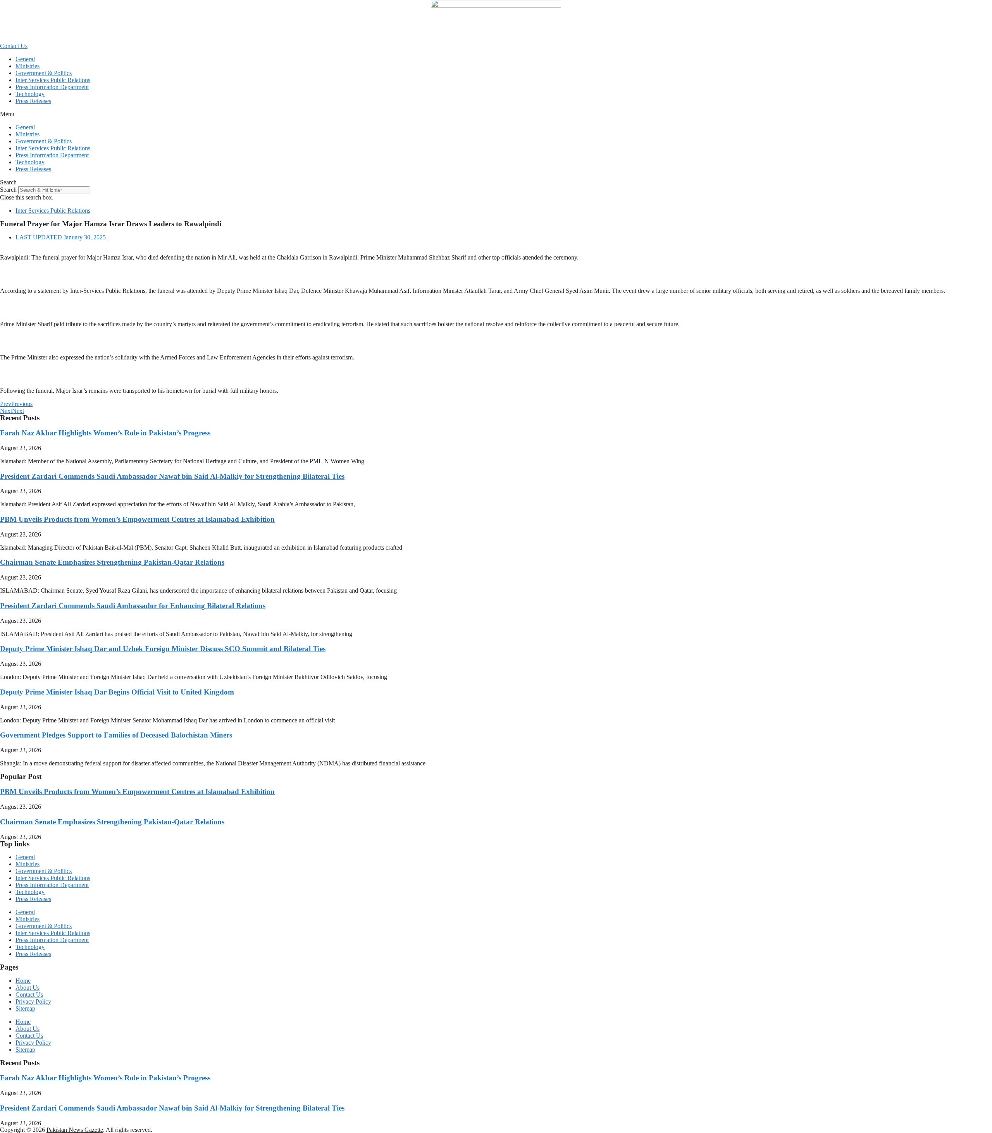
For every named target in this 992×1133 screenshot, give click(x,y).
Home (23, 980)
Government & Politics (44, 73)
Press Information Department (52, 87)
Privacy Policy (33, 1001)
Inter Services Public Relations (53, 80)
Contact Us (29, 994)
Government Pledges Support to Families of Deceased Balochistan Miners (116, 735)
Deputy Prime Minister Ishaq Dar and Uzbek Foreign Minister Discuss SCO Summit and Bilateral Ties (163, 649)
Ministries (28, 66)
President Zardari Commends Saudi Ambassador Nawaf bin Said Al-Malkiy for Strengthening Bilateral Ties (172, 476)
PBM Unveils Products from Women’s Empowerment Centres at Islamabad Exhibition (137, 519)
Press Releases (33, 101)
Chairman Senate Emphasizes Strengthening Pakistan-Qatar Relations (112, 562)
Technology (30, 94)
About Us (28, 987)
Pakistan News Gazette (74, 1129)
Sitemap (25, 1008)
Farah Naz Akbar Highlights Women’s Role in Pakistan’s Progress (105, 433)
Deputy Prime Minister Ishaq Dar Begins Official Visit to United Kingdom (117, 692)
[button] (496, 114)
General (25, 59)
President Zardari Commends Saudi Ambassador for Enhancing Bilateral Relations (132, 606)
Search (8, 189)
